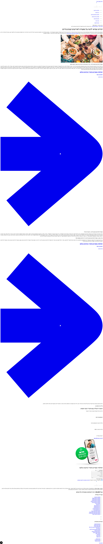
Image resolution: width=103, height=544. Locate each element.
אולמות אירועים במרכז (96, 500)
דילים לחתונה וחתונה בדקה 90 (94, 527)
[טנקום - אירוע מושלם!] (98, 7)
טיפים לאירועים (96, 18)
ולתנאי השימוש (80, 480)
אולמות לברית (97, 503)
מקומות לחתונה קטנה (96, 514)
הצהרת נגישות (97, 540)
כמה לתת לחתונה (97, 525)
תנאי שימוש (98, 538)
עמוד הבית (100, 26)
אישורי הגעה (98, 533)
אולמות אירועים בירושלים (95, 501)
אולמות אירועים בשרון (96, 499)
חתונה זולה (98, 528)
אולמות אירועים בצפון (96, 498)
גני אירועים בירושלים (96, 508)
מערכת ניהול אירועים (95, 16)
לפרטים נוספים (98, 438)
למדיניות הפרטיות (86, 480)
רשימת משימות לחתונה (96, 531)
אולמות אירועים (96, 10)
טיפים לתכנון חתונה (96, 532)
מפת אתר (101, 542)
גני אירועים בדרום (97, 509)
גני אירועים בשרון (97, 506)
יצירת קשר (97, 20)
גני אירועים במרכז (97, 507)
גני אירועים (97, 12)
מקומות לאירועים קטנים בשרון (94, 512)
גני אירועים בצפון (97, 505)
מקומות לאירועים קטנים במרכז (94, 513)
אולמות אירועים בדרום (96, 502)
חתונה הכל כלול (97, 530)
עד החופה (98, 536)
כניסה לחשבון (96, 22)
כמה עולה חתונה (97, 526)
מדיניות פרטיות (97, 539)
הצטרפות (98, 534)
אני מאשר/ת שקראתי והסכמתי (89, 480)
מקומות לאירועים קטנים (95, 14)
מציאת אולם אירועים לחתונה (95, 529)
